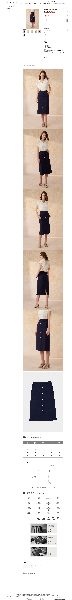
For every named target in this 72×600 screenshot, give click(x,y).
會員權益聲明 (42, 599)
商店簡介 (27, 598)
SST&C (45, 34)
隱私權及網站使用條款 (29, 599)
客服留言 (41, 598)
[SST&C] (12, 2)
